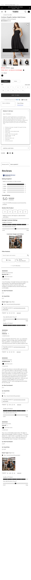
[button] (29, 11)
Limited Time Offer (7, 14)
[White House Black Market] (15, 11)
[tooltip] (23, 70)
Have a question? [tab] (14, 164)
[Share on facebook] (7, 153)
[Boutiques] (5, 12)
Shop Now (14, 8)
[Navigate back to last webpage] (2, 15)
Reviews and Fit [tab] (5, 164)
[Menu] (2, 11)
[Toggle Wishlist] (27, 24)
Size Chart (27, 84)
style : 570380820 (7, 114)
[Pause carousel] (30, 8)
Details (12, 68)
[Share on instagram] (10, 153)
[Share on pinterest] (12, 153)
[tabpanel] (15, 327)
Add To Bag (15, 95)
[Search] (25, 12)
